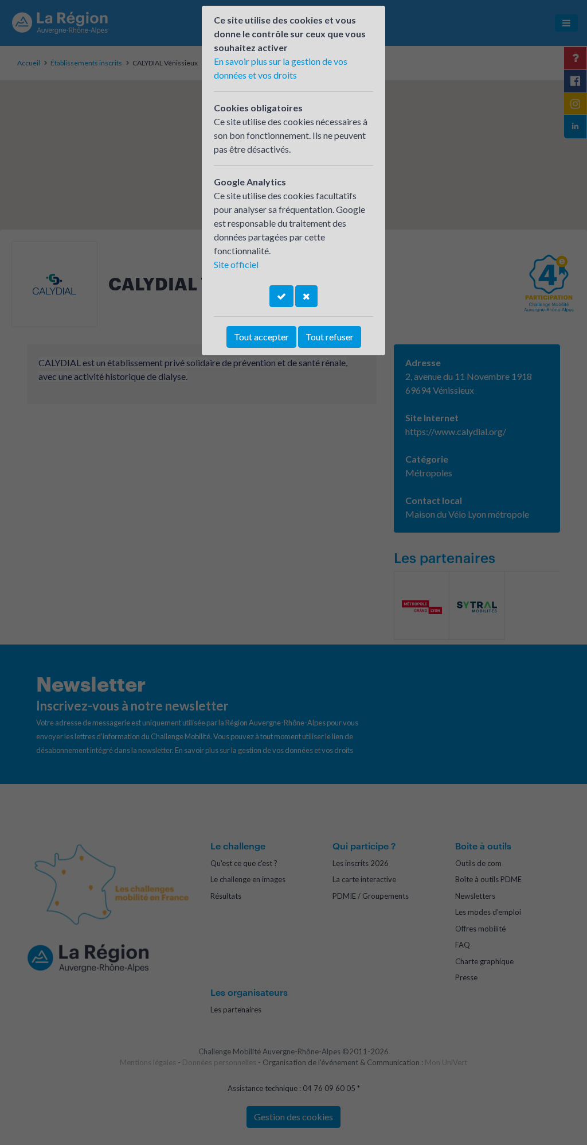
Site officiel (236, 264)
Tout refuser (330, 336)
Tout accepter (261, 336)
